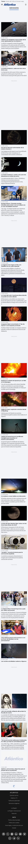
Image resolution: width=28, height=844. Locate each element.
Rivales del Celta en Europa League (15, 1)
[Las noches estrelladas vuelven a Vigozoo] (14, 651)
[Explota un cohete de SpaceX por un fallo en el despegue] (14, 370)
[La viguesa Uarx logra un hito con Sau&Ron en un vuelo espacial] (14, 254)
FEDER (14, 828)
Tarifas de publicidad (14, 800)
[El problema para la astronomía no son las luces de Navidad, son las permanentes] (14, 627)
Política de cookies (14, 822)
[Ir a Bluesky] (24, 834)
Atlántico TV (14, 798)
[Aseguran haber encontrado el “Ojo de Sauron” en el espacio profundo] (14, 314)
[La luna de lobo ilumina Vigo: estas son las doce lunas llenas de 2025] (14, 513)
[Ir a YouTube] (20, 834)
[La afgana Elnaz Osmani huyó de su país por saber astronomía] (14, 598)
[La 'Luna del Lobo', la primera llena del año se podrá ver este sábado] (14, 285)
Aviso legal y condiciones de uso (14, 825)
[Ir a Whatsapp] (9, 838)
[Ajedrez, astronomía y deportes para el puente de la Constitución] (14, 758)
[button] (26, 4)
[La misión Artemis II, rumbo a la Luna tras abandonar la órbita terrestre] (14, 164)
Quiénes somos (14, 795)
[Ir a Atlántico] (10, 4)
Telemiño (14, 813)
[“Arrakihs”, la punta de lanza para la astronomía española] (14, 542)
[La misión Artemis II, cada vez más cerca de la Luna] (14, 58)
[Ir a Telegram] (14, 838)
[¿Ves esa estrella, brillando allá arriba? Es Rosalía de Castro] (14, 701)
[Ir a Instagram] (11, 834)
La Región (14, 808)
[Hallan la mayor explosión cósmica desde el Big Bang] (14, 399)
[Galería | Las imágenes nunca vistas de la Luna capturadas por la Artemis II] (14, 29)
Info (14, 817)
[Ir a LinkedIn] (16, 834)
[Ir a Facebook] (3, 834)
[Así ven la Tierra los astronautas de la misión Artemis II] (14, 137)
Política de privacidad (14, 820)
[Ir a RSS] (18, 838)
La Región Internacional (14, 811)
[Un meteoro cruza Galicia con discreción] (14, 486)
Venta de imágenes (14, 803)
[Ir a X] (7, 834)
